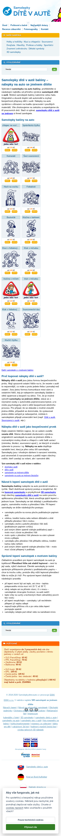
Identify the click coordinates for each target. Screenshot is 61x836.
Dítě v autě (49, 417)
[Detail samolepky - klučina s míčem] (7, 303)
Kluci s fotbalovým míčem (14, 248)
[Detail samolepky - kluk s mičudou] (27, 303)
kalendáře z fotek (11, 717)
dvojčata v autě (11, 467)
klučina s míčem (11, 279)
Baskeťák (11, 217)
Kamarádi (11, 156)
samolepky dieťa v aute (46, 717)
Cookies (41, 710)
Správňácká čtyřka (31, 125)
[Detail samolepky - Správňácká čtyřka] (27, 150)
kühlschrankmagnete (20, 723)
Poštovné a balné (18, 25)
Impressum (33, 713)
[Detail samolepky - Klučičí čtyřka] (7, 365)
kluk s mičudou (31, 279)
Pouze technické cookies (30, 820)
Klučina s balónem (31, 217)
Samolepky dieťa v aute (37, 767)
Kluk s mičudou (31, 248)
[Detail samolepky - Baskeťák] (7, 242)
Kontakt (44, 29)
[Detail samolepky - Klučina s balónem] (27, 242)
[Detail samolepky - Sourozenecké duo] (27, 334)
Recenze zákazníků (11, 29)
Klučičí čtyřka (11, 340)
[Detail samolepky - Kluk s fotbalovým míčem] (7, 334)
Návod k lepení (10, 707)
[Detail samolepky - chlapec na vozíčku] (7, 150)
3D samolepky (27, 717)
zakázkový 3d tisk (20, 726)
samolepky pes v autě (31, 720)
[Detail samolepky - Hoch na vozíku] (7, 211)
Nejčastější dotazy (39, 25)
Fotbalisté (31, 187)
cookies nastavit (14, 807)
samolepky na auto (11, 720)
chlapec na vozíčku (11, 125)
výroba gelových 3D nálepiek (31, 730)
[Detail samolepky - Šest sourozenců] (27, 180)
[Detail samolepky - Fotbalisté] (27, 211)
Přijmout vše (30, 827)
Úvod (4, 25)
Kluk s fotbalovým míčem (14, 309)
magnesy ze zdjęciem (41, 723)
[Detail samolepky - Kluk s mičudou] (27, 273)
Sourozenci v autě (10, 420)
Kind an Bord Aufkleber (36, 777)
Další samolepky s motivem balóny (17, 370)
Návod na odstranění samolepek (33, 707)
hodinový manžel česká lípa (43, 726)
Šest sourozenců (31, 156)
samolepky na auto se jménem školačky (21, 475)
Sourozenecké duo (31, 309)
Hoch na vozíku (11, 187)
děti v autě (9, 470)
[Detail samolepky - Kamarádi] (7, 180)
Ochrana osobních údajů (25, 710)
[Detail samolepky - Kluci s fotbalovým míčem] (7, 273)
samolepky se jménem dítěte (17, 472)
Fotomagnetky (31, 29)
